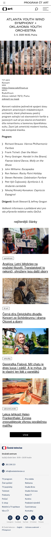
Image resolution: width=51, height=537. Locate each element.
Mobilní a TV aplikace (11, 506)
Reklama (29, 483)
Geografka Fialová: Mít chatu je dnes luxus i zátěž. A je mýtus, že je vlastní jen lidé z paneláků (24, 367)
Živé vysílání (7, 483)
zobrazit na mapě (10, 99)
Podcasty (6, 495)
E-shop (5, 503)
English (19, 527)
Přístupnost (6, 530)
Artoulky (7, 358)
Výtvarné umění (10, 409)
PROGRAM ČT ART (36, 2)
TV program (7, 479)
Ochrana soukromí (32, 527)
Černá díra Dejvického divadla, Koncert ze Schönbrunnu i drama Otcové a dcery (23, 317)
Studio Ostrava (31, 491)
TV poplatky (7, 487)
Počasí (5, 499)
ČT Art (6, 308)
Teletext (5, 491)
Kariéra (28, 499)
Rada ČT (28, 495)
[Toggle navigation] (4, 3)
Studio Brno (30, 487)
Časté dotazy (30, 506)
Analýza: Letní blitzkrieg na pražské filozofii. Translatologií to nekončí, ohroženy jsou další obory (25, 267)
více (25, 434)
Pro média (29, 479)
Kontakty (29, 510)
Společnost (8, 258)
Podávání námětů (32, 503)
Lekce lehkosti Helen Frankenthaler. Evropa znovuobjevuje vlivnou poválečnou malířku (24, 419)
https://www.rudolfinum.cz (15, 87)
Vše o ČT (5, 510)
